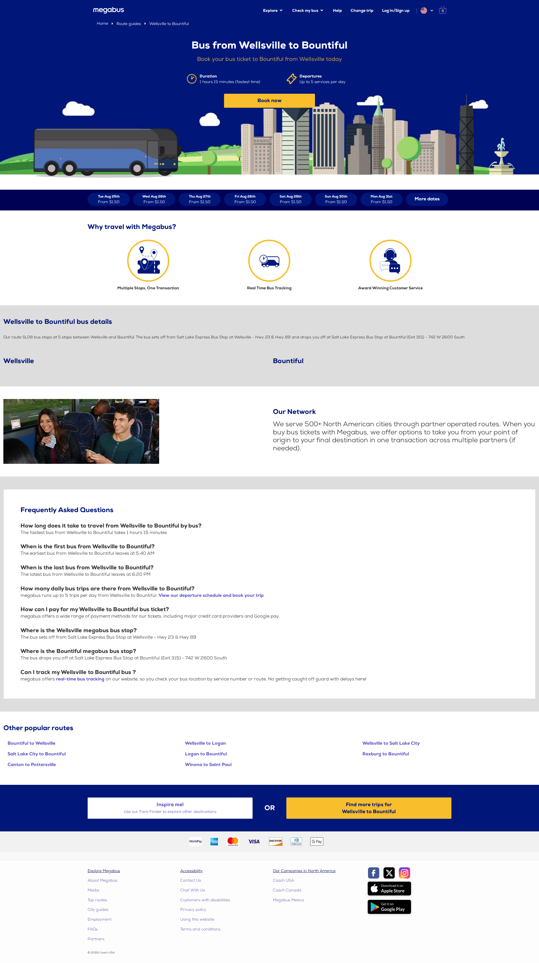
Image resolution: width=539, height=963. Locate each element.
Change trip (362, 10)
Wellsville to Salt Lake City (391, 743)
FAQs (93, 929)
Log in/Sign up (396, 10)
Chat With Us (192, 890)
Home (102, 23)
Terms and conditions (200, 929)
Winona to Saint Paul (208, 764)
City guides (98, 909)
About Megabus (102, 880)
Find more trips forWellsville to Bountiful (369, 808)
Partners (96, 939)
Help (337, 10)
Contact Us (190, 880)
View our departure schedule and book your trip (211, 595)
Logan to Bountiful (206, 754)
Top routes (97, 900)
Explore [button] (270, 10)
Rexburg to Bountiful (385, 754)
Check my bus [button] (305, 10)
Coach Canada (287, 890)
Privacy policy (193, 909)
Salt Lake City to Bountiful (37, 754)
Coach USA (283, 880)
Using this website (197, 919)
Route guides (129, 23)
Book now (269, 101)
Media (93, 890)
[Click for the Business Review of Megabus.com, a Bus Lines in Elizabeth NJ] (341, 841)
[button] (427, 10)
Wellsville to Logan (205, 743)
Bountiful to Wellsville (31, 743)
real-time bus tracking (80, 679)
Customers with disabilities (205, 900)
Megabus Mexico (288, 900)
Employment (99, 919)
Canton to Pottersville (32, 764)
